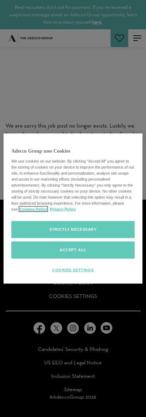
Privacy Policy (62, 209)
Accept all (73, 250)
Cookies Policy (33, 209)
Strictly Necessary (72, 229)
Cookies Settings (73, 270)
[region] (73, 209)
